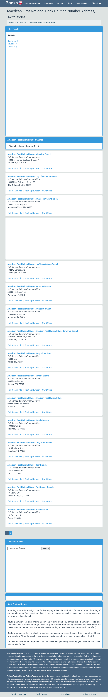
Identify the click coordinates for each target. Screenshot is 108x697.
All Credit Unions (64, 3)
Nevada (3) (12, 43)
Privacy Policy (89, 694)
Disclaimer (65, 694)
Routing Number (32, 3)
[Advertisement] (54, 90)
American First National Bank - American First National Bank (35, 398)
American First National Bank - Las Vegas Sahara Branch (33, 264)
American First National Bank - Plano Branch (28, 509)
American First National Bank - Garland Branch (29, 375)
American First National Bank (42, 22)
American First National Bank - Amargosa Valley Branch (33, 198)
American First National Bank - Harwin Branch (28, 420)
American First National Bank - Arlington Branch (29, 308)
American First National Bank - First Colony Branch (31, 487)
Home (11, 22)
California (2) (13, 41)
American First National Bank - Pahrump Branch (29, 286)
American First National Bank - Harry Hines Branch (30, 353)
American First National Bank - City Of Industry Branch (32, 176)
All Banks (48, 3)
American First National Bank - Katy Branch (27, 464)
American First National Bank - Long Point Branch (30, 442)
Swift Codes (81, 3)
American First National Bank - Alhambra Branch (29, 154)
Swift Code (47, 168)
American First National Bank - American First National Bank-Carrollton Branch (43, 331)
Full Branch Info (15, 168)
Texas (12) (12, 46)
